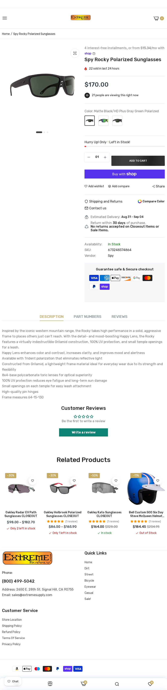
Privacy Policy (11, 644)
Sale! (88, 599)
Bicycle (89, 580)
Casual (89, 593)
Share (160, 186)
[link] (33, 481)
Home (6, 34)
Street (89, 574)
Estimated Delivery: (105, 217)
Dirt (87, 568)
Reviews (119, 316)
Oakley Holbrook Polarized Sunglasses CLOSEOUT (62, 514)
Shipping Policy (12, 626)
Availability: (93, 244)
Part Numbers (87, 316)
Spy (111, 256)
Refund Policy (11, 632)
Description (52, 316)
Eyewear (90, 587)
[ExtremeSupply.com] (80, 18)
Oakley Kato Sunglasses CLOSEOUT (104, 514)
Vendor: (90, 256)
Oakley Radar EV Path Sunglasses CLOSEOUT (20, 514)
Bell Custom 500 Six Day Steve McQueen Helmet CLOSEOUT (146, 514)
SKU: (88, 250)
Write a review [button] (84, 432)
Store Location (12, 620)
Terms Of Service (13, 638)
